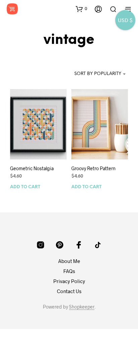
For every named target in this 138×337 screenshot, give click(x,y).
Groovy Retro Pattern (93, 168)
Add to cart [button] (25, 187)
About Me (69, 261)
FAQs (69, 271)
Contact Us (69, 291)
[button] (81, 8)
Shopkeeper (81, 307)
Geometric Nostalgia (32, 168)
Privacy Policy (69, 281)
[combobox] (97, 74)
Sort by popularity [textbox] (97, 74)
